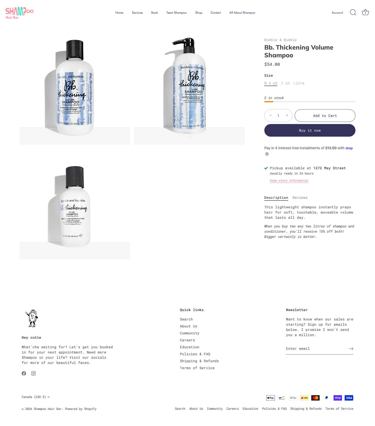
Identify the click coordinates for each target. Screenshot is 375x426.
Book (154, 12)
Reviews (300, 197)
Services (137, 12)
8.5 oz (270, 83)
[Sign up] (351, 348)
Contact (216, 12)
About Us (188, 326)
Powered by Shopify (80, 409)
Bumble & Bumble (280, 39)
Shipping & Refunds (199, 360)
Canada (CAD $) (34, 397)
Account (337, 12)
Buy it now (310, 130)
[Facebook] (24, 373)
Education (189, 347)
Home (119, 12)
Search (186, 319)
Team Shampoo (176, 12)
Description (276, 197)
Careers (187, 340)
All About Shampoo (242, 12)
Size (268, 75)
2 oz (285, 83)
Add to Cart (325, 115)
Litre (299, 83)
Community (189, 333)
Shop (198, 12)
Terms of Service (197, 367)
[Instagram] (33, 373)
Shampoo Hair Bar (48, 409)
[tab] (278, 197)
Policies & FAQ (195, 353)
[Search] (353, 12)
